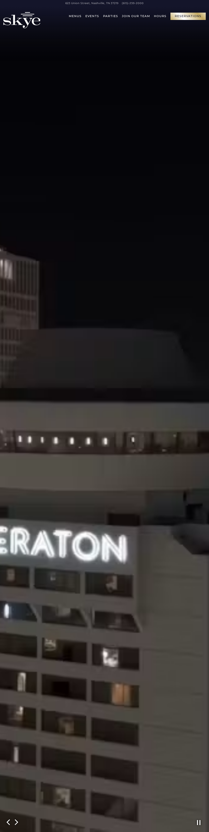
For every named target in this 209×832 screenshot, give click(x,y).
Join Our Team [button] (136, 16)
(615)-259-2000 (133, 3)
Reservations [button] (188, 16)
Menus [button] (75, 16)
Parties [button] (110, 16)
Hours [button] (160, 16)
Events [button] (92, 16)
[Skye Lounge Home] (21, 20)
